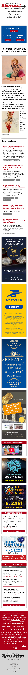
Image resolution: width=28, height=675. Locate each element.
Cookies (14, 671)
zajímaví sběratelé (21, 643)
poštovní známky (18, 635)
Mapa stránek (14, 664)
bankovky (5, 197)
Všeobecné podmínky (14, 668)
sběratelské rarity (6, 199)
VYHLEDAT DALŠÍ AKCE (15, 531)
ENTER (8, 40)
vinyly (11, 641)
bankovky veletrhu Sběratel (9, 617)
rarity (6, 637)
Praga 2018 (10, 213)
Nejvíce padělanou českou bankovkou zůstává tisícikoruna (14, 186)
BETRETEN (20, 40)
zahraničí (21, 566)
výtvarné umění (5, 134)
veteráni (6, 641)
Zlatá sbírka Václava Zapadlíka (16, 645)
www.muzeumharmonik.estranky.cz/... (13, 586)
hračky (22, 621)
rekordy (17, 180)
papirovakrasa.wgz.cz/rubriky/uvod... (13, 576)
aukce (5, 615)
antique (17, 613)
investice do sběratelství (14, 623)
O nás (14, 663)
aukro (11, 615)
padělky (16, 197)
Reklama (14, 666)
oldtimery (23, 632)
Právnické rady (14, 14)
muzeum (22, 626)
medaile (4, 626)
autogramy (15, 615)
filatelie (4, 213)
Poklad (9, 634)
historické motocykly (15, 621)
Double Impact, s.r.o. (17, 659)
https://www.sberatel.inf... (10, 527)
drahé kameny (7, 620)
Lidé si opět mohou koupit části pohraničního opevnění (13, 147)
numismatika (14, 632)
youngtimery (12, 643)
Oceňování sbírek (14, 11)
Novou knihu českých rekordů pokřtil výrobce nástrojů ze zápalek (13, 167)
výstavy (15, 641)
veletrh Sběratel (19, 639)
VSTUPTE (14, 31)
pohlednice (4, 634)
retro (16, 637)
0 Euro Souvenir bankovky (9, 613)
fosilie (9, 621)
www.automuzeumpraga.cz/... (11, 594)
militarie (5, 160)
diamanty (23, 617)
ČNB (9, 197)
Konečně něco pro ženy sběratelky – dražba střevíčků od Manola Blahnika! (14, 221)
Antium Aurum (22, 613)
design (18, 617)
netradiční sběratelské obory (13, 160)
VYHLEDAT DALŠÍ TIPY (15, 605)
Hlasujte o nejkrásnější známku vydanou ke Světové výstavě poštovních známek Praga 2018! (13, 206)
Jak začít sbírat (14, 17)
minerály (15, 626)
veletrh (10, 639)
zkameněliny (4, 646)
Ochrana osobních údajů (14, 669)
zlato (9, 645)
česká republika (8, 566)
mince (12, 197)
